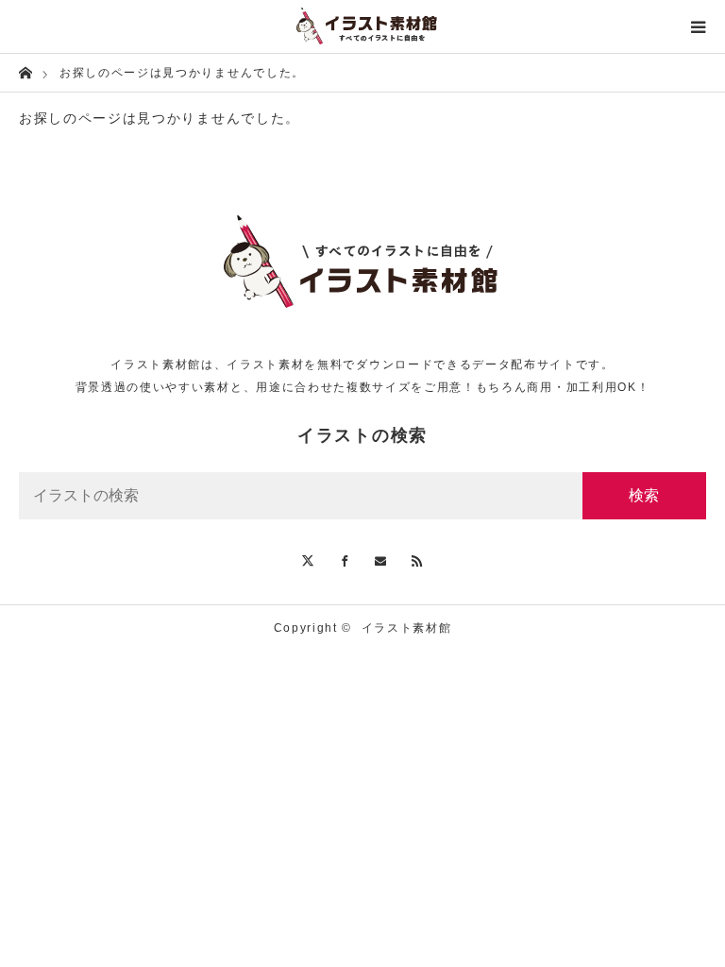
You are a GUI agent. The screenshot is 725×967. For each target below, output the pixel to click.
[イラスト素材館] (362, 26)
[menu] (698, 26)
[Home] (25, 71)
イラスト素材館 (407, 628)
